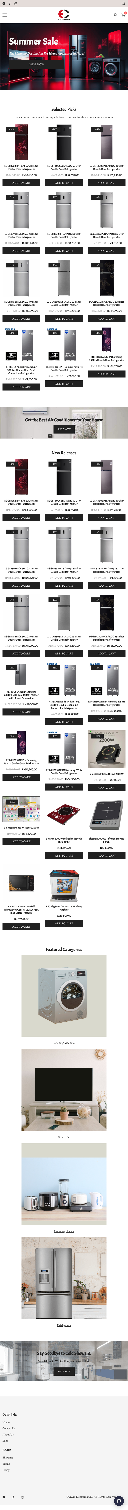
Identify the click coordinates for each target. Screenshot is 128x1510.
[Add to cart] (21, 143)
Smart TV (64, 1137)
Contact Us (9, 1428)
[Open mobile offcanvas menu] (4, 15)
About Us (8, 1434)
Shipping (7, 1457)
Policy (6, 1469)
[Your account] (115, 15)
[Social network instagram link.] (15, 3)
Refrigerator (64, 1325)
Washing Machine (64, 1042)
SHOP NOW (36, 64)
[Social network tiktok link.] (9, 3)
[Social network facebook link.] (3, 3)
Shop (5, 1440)
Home (6, 1422)
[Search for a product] (123, 3)
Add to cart (21, 182)
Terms (6, 1463)
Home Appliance (64, 1231)
